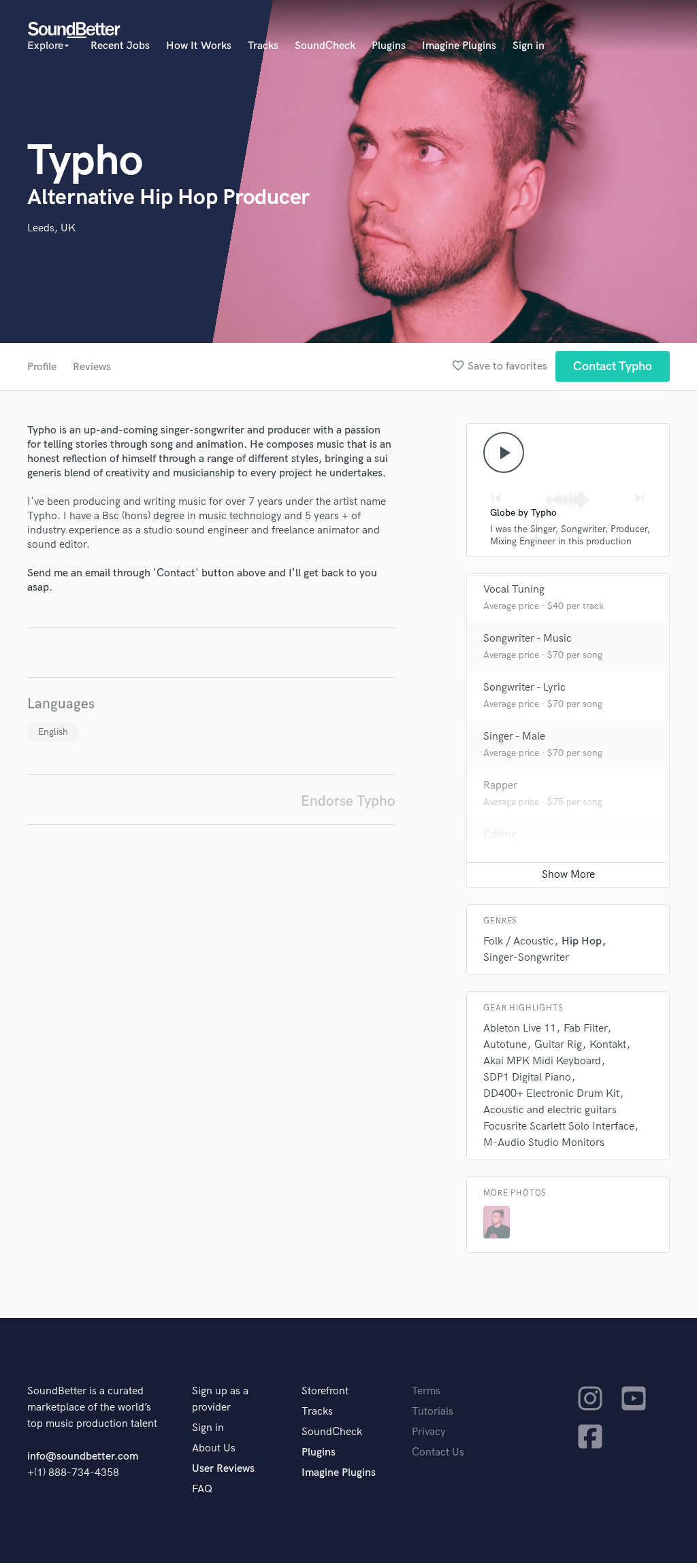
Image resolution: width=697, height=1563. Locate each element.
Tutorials (432, 1411)
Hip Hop (582, 941)
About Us (214, 1448)
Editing (500, 834)
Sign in (529, 45)
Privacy (429, 1432)
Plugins (389, 45)
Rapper (500, 785)
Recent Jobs (120, 45)
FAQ (202, 1489)
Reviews (92, 367)
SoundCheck (325, 45)
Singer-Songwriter (526, 957)
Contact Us (438, 1452)
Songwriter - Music (527, 638)
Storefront (325, 1391)
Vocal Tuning (514, 589)
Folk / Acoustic (518, 941)
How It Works (198, 45)
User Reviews (223, 1468)
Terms (426, 1391)
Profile (41, 367)
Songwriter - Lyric (524, 687)
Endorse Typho (348, 801)
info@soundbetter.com (82, 1456)
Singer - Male (514, 736)
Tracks (263, 45)
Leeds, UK (51, 228)
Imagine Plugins (459, 45)
